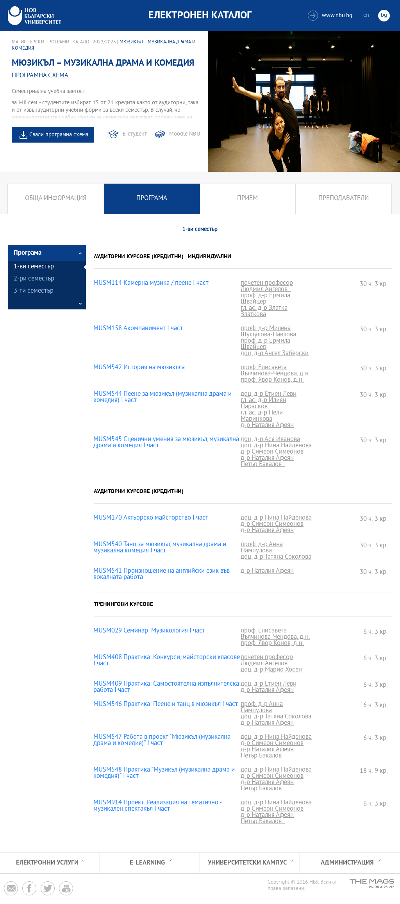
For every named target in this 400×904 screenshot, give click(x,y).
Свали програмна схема (58, 135)
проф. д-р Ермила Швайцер (265, 299)
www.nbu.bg (331, 16)
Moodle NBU (184, 134)
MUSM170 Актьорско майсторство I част (150, 518)
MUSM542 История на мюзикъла (139, 368)
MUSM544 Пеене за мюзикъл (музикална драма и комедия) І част (162, 397)
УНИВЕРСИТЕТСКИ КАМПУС (247, 863)
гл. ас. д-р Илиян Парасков (263, 404)
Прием (247, 199)
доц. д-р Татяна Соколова (276, 557)
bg (384, 15)
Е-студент (135, 134)
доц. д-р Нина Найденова (276, 446)
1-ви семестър (34, 267)
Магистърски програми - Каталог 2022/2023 (64, 42)
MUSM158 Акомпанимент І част (138, 329)
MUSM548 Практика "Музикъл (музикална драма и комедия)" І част (164, 773)
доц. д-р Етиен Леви (268, 394)
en (366, 15)
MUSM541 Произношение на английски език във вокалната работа (161, 574)
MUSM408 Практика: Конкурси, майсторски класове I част (166, 661)
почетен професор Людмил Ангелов (267, 286)
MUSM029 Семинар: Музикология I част (149, 631)
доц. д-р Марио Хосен (271, 670)
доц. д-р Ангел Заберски (275, 354)
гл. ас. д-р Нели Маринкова (262, 416)
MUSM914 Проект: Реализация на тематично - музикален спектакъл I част (157, 806)
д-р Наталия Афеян (267, 426)
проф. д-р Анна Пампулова (262, 548)
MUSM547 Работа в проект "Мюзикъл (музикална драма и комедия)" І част (161, 740)
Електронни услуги (47, 863)
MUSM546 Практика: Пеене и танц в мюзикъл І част (165, 705)
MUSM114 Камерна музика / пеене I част (151, 283)
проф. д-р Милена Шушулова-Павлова (268, 332)
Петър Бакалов (263, 465)
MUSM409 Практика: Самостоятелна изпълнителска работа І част (166, 687)
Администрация (347, 863)
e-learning (147, 863)
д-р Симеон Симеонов (272, 452)
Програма (151, 199)
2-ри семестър (34, 279)
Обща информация (55, 199)
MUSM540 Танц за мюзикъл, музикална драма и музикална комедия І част (159, 548)
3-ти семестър (34, 291)
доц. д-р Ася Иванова (270, 440)
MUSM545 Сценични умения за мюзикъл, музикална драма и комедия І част (166, 443)
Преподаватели (343, 199)
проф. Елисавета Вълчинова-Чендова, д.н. (275, 371)
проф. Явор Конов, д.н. (272, 380)
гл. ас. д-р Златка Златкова (264, 312)
